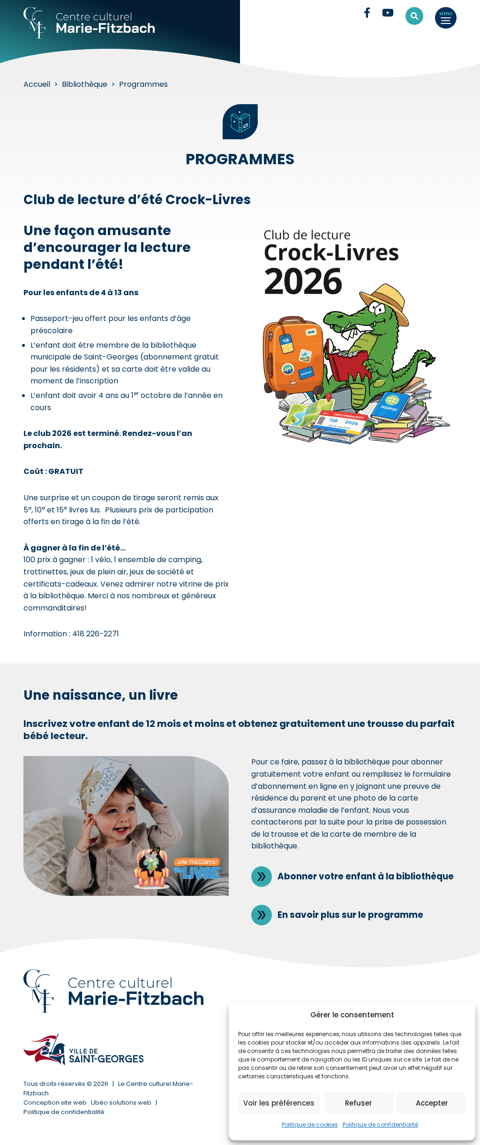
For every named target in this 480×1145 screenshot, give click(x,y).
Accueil (36, 84)
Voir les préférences (279, 1103)
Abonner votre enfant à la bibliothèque (366, 876)
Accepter (432, 1103)
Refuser (358, 1103)
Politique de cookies (310, 1125)
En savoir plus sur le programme (350, 915)
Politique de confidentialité (380, 1125)
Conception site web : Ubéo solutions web (87, 1102)
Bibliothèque (84, 84)
